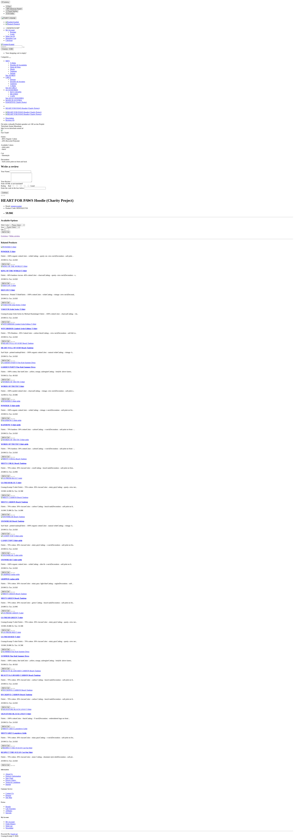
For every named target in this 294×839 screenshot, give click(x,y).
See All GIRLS (11, 88)
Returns (8, 795)
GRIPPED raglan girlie (10, 579)
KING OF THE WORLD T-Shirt (14, 271)
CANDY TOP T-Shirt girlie (11, 541)
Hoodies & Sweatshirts (18, 65)
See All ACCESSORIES (15, 98)
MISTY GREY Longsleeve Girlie (14, 733)
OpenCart (14, 834)
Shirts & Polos (15, 67)
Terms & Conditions (13, 782)
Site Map (9, 798)
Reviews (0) (10, 120)
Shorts (12, 69)
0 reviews (4, 236)
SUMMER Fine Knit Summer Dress (15, 656)
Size (2, 227)
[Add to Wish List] (2, 195)
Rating (3, 186)
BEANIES (14, 94)
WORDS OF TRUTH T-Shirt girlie (14, 444)
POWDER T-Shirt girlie (10, 406)
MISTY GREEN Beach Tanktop (13, 598)
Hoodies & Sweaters (17, 82)
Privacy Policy (11, 780)
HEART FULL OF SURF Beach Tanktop (17, 348)
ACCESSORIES (12, 90)
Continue (5, 193)
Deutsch (16, 24)
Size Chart (9, 778)
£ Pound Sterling (11, 11)
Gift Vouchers (11, 809)
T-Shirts (13, 63)
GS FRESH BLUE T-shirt (11, 483)
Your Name (5, 171)
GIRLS (8, 77)
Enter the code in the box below (12, 188)
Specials (8, 813)
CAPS (12, 96)
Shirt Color (5, 225)
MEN (8, 61)
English (16, 22)
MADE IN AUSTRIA (14, 100)
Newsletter (9, 828)
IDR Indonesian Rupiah (14, 9)
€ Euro (8, 6)
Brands (8, 807)
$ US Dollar (10, 13)
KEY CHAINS (15, 92)
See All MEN (10, 75)
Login (12, 34)
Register (13, 32)
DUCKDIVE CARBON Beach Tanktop (16, 695)
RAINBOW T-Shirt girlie (11, 425)
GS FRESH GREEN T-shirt (12, 618)
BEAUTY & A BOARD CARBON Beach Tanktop (21, 675)
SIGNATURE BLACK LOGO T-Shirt (16, 714)
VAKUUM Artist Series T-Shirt (13, 309)
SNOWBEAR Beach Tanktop (12, 521)
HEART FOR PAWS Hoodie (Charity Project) (23, 108)
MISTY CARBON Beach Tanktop (14, 502)
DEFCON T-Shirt (8, 290)
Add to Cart (5, 232)
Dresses (13, 79)
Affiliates (9, 811)
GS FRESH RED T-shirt (10, 637)
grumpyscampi (16, 206)
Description (10, 118)
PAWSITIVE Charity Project (16, 102)
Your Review (6, 181)
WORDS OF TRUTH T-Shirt (12, 386)
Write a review (14, 236)
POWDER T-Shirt (8, 252)
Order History (11, 824)
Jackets (12, 73)
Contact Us (10, 793)
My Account (10, 822)
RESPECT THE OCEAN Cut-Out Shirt (17, 752)
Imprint (8, 784)
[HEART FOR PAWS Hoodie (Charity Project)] (23, 112)
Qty (2, 229)
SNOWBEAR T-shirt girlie (11, 560)
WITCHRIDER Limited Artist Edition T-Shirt (19, 329)
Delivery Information (13, 776)
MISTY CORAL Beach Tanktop (13, 463)
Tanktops (13, 71)
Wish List (9, 826)
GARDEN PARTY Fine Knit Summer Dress (18, 367)
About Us (9, 774)
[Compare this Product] (4, 195)
